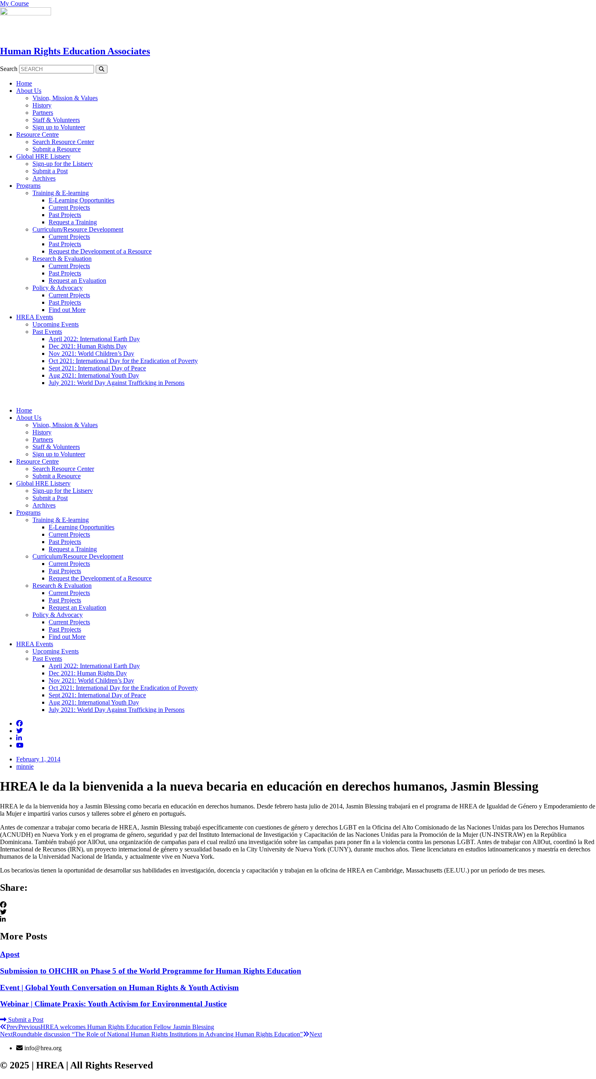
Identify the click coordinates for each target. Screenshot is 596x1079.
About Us (28, 90)
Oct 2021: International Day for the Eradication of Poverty (123, 360)
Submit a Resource (56, 149)
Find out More (67, 309)
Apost (9, 954)
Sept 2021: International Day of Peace (97, 368)
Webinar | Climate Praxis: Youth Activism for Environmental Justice (113, 1003)
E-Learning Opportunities (81, 200)
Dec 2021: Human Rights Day (88, 346)
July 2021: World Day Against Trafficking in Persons (116, 382)
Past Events (47, 331)
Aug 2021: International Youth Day (94, 375)
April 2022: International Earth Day (94, 338)
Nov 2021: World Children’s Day (91, 353)
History (41, 105)
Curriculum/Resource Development (77, 229)
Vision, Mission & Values (65, 98)
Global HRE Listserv (43, 156)
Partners (42, 112)
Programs (28, 185)
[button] (298, 396)
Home (24, 83)
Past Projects (65, 214)
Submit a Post (50, 171)
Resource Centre (37, 134)
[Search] (101, 69)
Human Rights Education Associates (75, 51)
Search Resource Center (63, 141)
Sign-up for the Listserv (62, 163)
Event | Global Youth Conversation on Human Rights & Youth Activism (119, 987)
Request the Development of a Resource (100, 251)
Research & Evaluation (62, 258)
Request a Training (73, 222)
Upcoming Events (55, 324)
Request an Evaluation (77, 280)
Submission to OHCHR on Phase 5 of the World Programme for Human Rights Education (150, 971)
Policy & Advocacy (57, 287)
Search (8, 68)
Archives (44, 178)
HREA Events (34, 317)
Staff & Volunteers (56, 119)
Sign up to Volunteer (58, 127)
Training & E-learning (60, 192)
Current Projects (69, 207)
